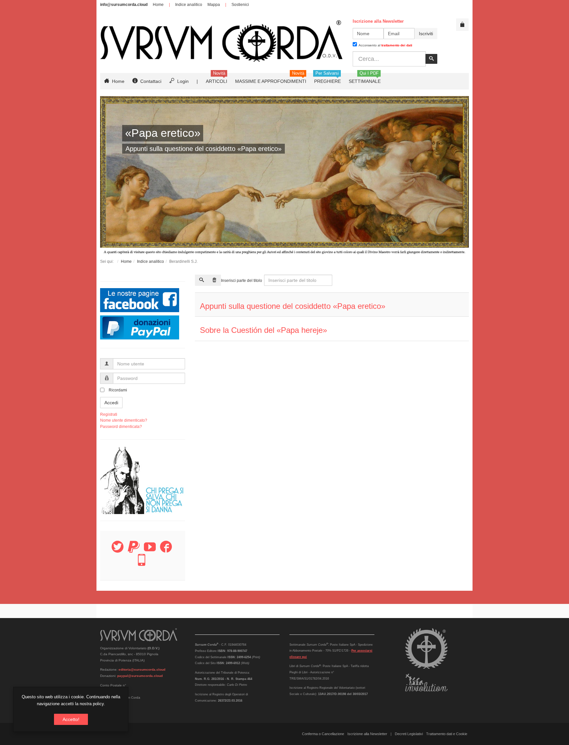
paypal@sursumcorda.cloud (140, 676)
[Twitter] (117, 550)
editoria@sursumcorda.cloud (142, 669)
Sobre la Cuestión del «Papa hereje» (263, 330)
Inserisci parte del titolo (242, 280)
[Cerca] (201, 280)
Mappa (213, 4)
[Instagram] (142, 563)
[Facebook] (166, 550)
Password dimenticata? (121, 426)
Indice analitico (188, 4)
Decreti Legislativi (409, 734)
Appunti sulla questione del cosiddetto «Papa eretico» (292, 306)
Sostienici (240, 4)
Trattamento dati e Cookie (446, 734)
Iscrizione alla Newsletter (367, 734)
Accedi (111, 402)
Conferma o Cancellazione (323, 734)
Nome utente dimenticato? (123, 420)
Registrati (108, 414)
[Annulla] (214, 280)
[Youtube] (150, 550)
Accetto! (71, 719)
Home (158, 4)
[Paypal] (134, 550)
